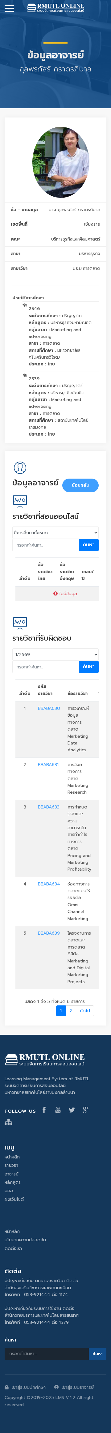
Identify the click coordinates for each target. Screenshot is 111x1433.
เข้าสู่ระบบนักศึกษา (29, 1387)
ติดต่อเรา (13, 1248)
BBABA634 (49, 884)
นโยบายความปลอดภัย (25, 1240)
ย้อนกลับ (80, 485)
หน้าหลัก (12, 1157)
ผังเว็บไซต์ (14, 1199)
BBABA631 (48, 764)
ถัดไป (85, 1011)
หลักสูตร (13, 1182)
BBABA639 (49, 933)
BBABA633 (49, 807)
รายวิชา (11, 1165)
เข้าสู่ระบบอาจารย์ (78, 1387)
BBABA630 (49, 708)
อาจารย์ (11, 1174)
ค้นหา (89, 544)
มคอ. (9, 1191)
